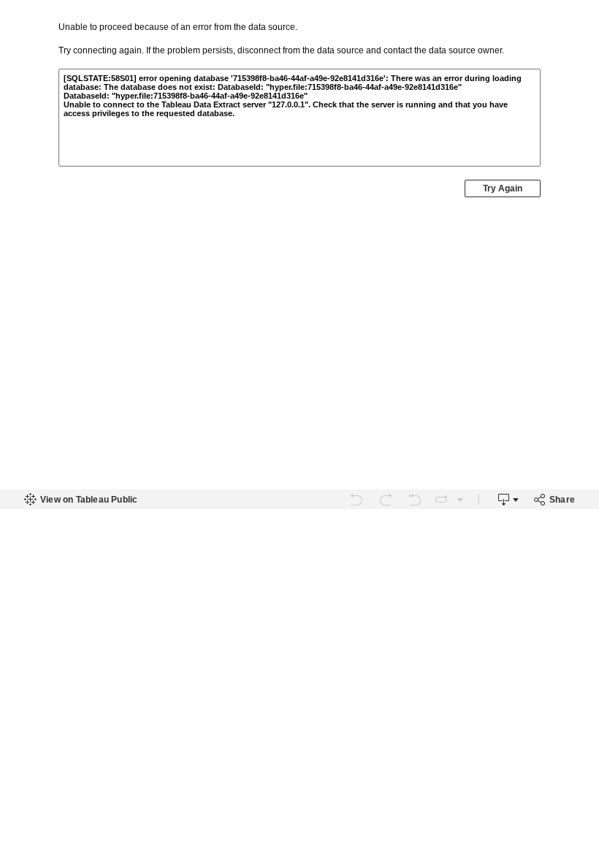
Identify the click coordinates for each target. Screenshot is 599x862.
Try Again (502, 188)
